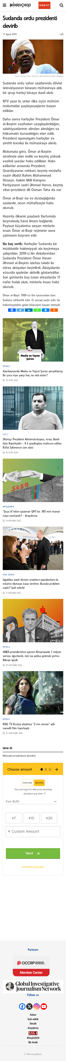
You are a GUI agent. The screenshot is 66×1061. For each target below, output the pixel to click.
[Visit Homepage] (20, 4)
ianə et (44, 5)
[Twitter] (20, 310)
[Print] (54, 310)
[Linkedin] (29, 310)
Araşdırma (8, 507)
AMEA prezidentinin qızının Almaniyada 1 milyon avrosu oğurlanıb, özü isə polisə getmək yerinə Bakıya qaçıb (32, 656)
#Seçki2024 (33, 1038)
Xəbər (33, 1015)
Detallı (6, 366)
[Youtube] (44, 1006)
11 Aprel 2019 (10, 34)
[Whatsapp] (37, 310)
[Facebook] (12, 310)
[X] (29, 1006)
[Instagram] (36, 1006)
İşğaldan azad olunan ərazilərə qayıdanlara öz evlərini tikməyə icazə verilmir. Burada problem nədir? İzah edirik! (31, 584)
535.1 (5, 434)
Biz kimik (33, 1042)
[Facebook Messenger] (46, 310)
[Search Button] (61, 5)
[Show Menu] (4, 5)
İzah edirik (8, 575)
